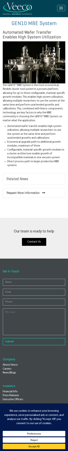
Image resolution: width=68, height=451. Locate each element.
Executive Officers (13, 399)
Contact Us (34, 241)
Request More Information (23, 193)
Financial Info (10, 391)
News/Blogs (9, 372)
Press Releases (11, 395)
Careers (7, 369)
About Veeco (10, 365)
